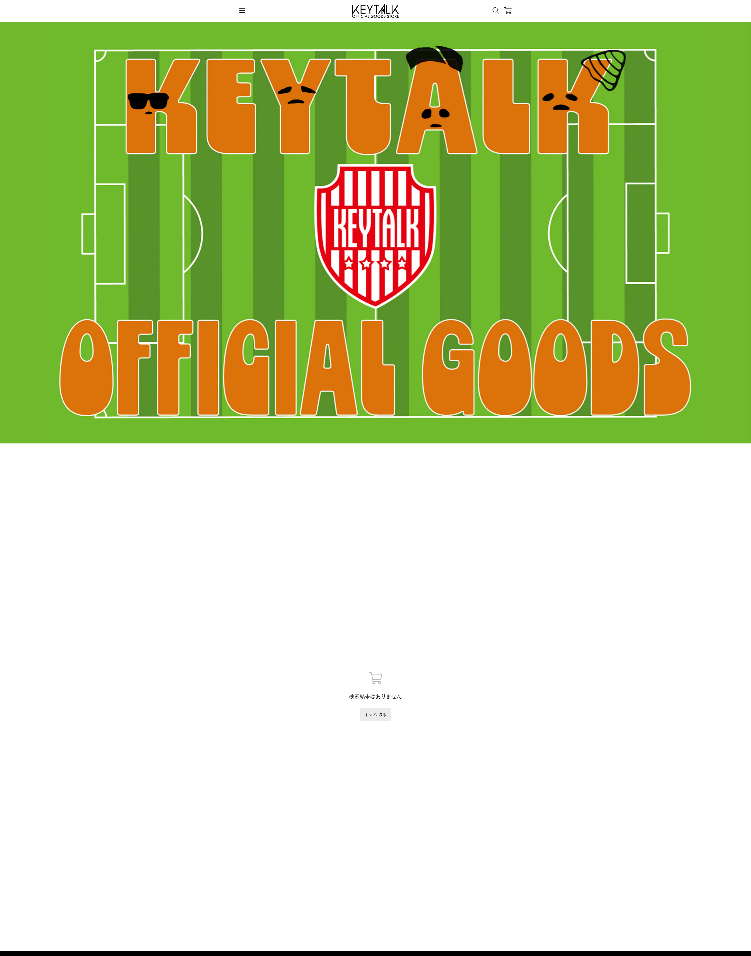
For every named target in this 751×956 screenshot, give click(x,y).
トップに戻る (375, 714)
